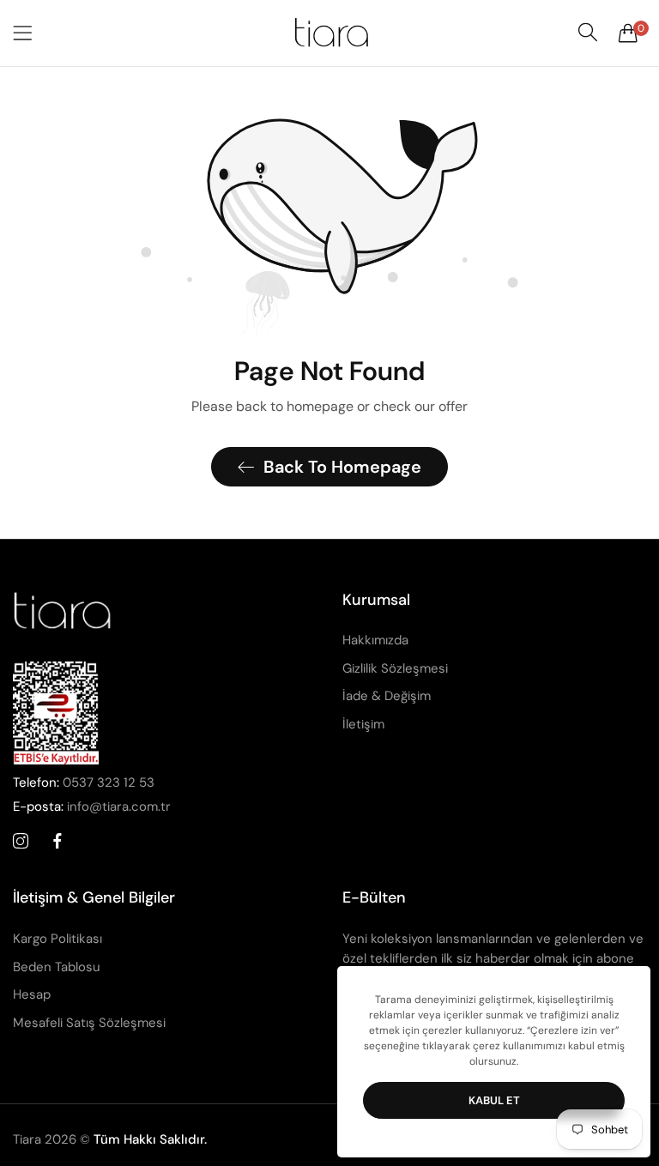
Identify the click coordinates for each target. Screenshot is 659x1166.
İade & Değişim (386, 695)
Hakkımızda (375, 640)
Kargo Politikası (57, 938)
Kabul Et (494, 1100)
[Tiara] (329, 33)
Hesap (32, 994)
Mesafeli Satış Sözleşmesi (89, 1022)
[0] (628, 32)
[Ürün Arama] (587, 32)
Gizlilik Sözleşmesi (395, 668)
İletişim (363, 724)
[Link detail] (20, 841)
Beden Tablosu (56, 967)
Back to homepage (342, 467)
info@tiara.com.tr (92, 806)
